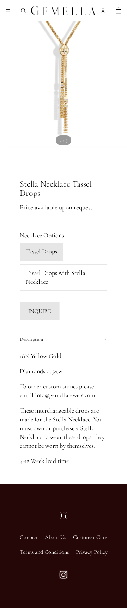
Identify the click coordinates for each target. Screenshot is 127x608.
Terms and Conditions (44, 552)
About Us (55, 537)
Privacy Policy (92, 552)
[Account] (103, 10)
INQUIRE (39, 311)
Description (31, 339)
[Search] (23, 10)
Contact (29, 537)
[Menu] (8, 10)
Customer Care (90, 537)
